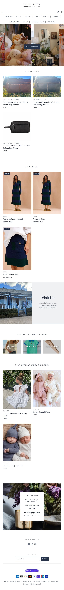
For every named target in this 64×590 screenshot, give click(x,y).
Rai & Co (6, 411)
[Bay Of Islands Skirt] (17, 248)
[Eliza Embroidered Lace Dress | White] (17, 389)
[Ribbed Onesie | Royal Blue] (17, 442)
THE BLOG (51, 21)
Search (44, 581)
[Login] (58, 12)
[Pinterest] (35, 544)
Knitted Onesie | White (41, 412)
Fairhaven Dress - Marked (13, 219)
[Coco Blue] (32, 5)
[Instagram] (32, 544)
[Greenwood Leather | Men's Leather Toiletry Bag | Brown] (47, 86)
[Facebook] (29, 544)
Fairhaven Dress (39, 219)
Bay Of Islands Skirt (10, 274)
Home (6, 581)
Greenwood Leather (11, 99)
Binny (5, 216)
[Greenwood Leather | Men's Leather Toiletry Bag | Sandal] (17, 86)
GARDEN (55, 16)
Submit (44, 558)
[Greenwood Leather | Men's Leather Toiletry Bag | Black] (17, 126)
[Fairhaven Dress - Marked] (17, 193)
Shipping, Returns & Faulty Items (20, 581)
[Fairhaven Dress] (47, 193)
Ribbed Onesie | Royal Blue (13, 466)
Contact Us (36, 581)
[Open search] (2, 12)
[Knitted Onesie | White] (47, 388)
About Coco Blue (53, 581)
